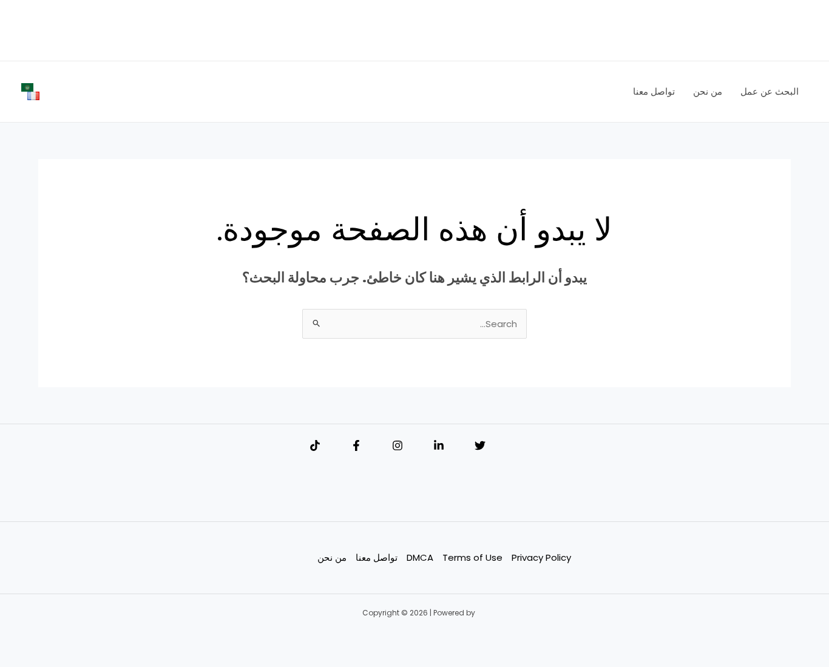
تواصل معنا (377, 557)
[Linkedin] (438, 445)
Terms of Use (472, 557)
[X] (480, 445)
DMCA (420, 557)
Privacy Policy (541, 557)
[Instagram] (397, 445)
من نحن (332, 557)
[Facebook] (356, 445)
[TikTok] (315, 445)
